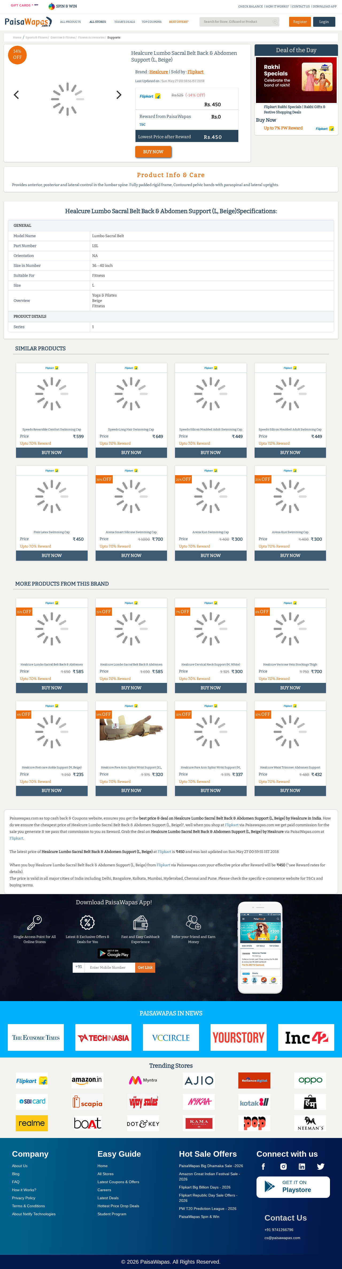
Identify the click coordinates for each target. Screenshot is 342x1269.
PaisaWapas (155, 1262)
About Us (20, 1166)
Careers (104, 1190)
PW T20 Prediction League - (207, 1208)
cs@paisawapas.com (282, 1238)
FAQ (16, 1182)
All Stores (106, 1174)
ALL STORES (98, 22)
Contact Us (286, 1217)
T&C (142, 124)
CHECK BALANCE (250, 6)
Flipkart (196, 71)
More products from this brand (62, 583)
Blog (16, 1174)
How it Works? (24, 1190)
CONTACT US (301, 6)
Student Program (112, 1214)
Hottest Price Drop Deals (118, 1206)
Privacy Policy (23, 1198)
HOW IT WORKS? (277, 6)
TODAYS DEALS (124, 22)
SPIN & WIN (66, 6)
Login (324, 22)
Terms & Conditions (28, 1206)
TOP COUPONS (151, 22)
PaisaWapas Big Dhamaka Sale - (211, 1166)
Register (300, 22)
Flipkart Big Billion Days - (205, 1187)
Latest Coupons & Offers (118, 1182)
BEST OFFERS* (179, 22)
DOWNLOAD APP (325, 6)
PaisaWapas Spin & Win (199, 1216)
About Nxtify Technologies (34, 1214)
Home (103, 1166)
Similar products (40, 348)
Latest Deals (108, 1198)
